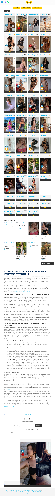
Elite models (17, 490)
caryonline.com (9, 389)
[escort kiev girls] (27, 414)
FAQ (14, 491)
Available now (30, 490)
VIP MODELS (38, 7)
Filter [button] (7, 11)
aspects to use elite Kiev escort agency (23, 291)
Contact (39, 491)
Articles (21, 491)
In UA (25, 491)
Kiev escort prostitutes (9, 406)
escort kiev (26, 493)
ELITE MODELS (26, 7)
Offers (7, 491)
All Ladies (8, 490)
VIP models (23, 490)
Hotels (17, 491)
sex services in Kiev (43, 336)
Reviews (35, 490)
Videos (43, 490)
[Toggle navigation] (52, 2)
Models (12, 490)
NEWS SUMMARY (47, 264)
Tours (11, 491)
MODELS (16, 7)
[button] (27, 2)
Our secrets (29, 491)
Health (39, 490)
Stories (34, 491)
